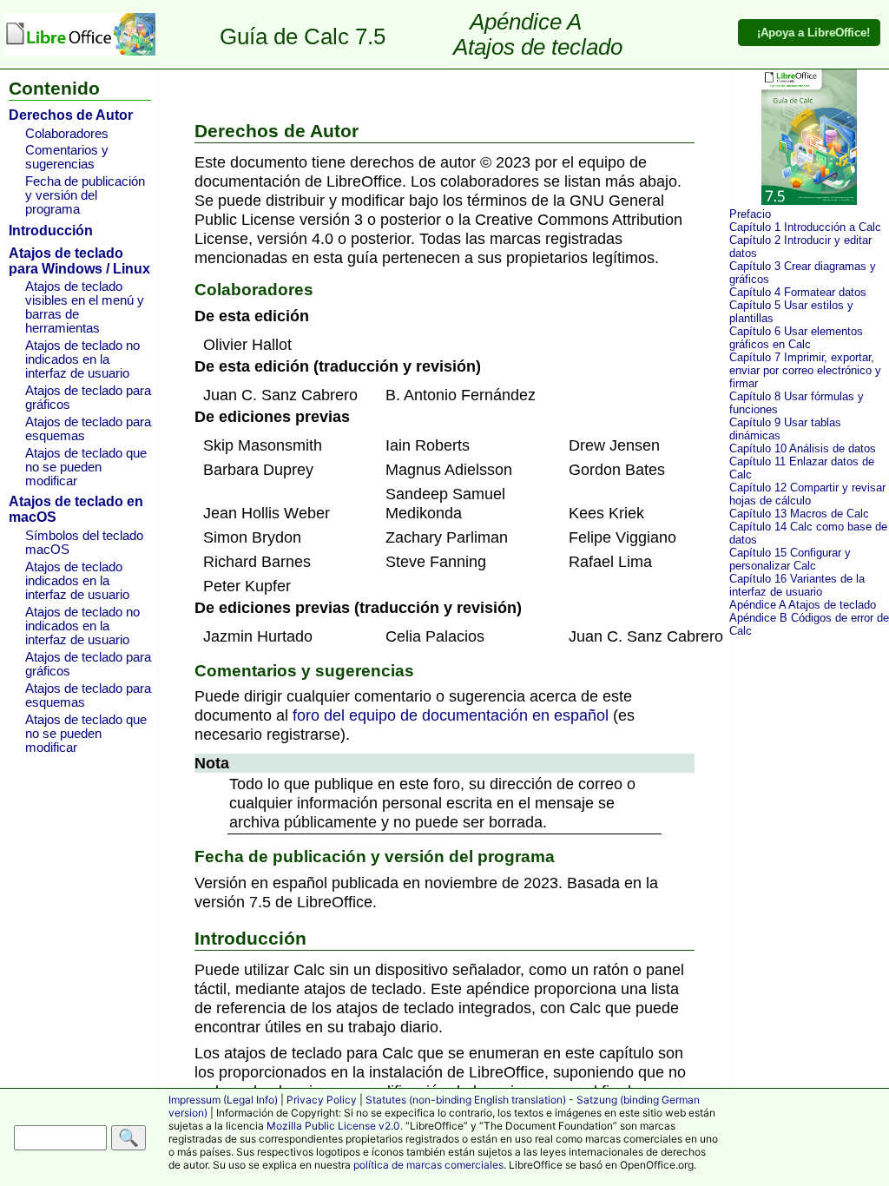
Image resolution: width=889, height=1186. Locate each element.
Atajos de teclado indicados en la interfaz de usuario (77, 581)
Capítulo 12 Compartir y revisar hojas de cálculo (807, 494)
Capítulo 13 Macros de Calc (799, 513)
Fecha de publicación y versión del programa (85, 195)
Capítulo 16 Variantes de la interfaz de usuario (797, 585)
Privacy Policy (321, 1099)
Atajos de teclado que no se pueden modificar (86, 467)
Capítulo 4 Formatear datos (797, 292)
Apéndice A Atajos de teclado (802, 604)
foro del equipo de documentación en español (451, 715)
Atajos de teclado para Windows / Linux (79, 261)
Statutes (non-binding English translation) (465, 1099)
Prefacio (750, 214)
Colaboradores (67, 134)
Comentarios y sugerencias (67, 157)
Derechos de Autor (71, 115)
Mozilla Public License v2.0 (333, 1125)
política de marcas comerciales (428, 1164)
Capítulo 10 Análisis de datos (802, 448)
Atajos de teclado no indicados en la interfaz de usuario (82, 359)
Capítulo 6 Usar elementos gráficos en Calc (796, 338)
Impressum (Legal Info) (223, 1099)
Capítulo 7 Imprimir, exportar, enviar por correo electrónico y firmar (805, 370)
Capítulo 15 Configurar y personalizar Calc (790, 559)
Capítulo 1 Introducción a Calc (805, 227)
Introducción (51, 230)
